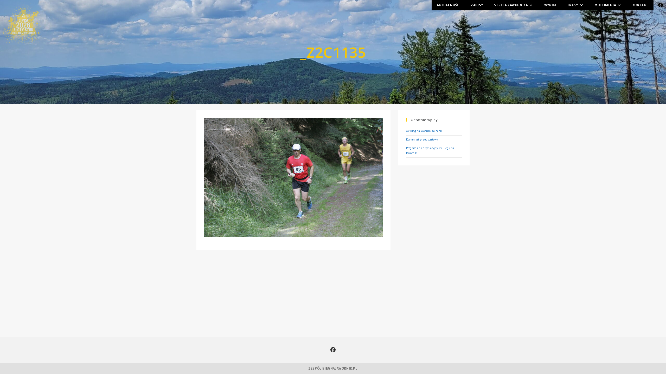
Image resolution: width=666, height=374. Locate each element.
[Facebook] (333, 350)
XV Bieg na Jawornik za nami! (424, 131)
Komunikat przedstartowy (422, 139)
